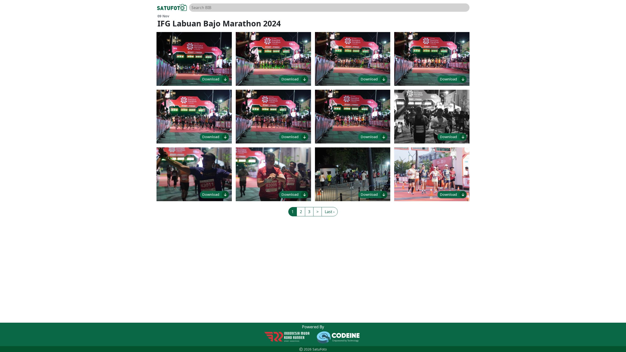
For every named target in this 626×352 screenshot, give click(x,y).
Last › (330, 211)
